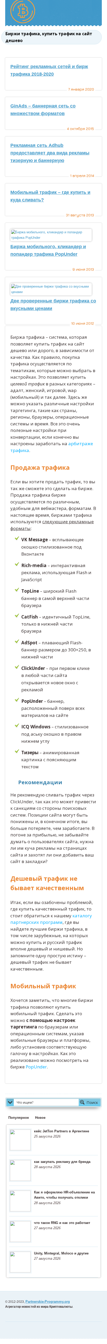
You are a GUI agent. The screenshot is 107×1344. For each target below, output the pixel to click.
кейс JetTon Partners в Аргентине (61, 1131)
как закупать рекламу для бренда (62, 1162)
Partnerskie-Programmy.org (47, 1302)
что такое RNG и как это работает (62, 1223)
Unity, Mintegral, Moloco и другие (61, 1253)
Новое (40, 1118)
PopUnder (36, 1067)
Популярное (18, 1118)
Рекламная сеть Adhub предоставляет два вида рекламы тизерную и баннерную (49, 153)
